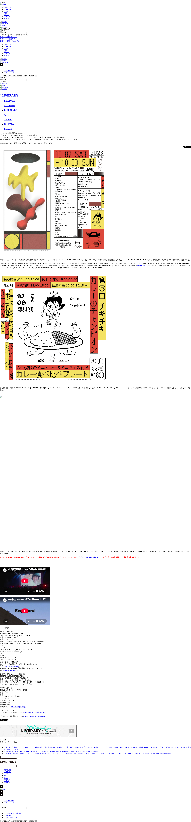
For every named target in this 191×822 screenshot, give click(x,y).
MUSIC (6, 15)
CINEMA (7, 16)
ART (5, 13)
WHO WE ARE (9, 71)
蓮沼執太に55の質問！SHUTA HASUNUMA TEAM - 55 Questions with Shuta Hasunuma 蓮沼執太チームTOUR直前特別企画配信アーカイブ (52, 751)
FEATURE (7, 7)
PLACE (6, 18)
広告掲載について (10, 815)
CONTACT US (9, 72)
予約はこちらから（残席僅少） (90, 557)
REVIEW (7, 782)
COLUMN (7, 9)
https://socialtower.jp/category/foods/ (34, 716)
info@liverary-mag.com (10, 670)
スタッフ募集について (12, 817)
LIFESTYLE (8, 11)
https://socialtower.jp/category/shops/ (34, 712)
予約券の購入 (142, 265)
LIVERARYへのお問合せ (13, 813)
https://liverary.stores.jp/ (12, 666)
